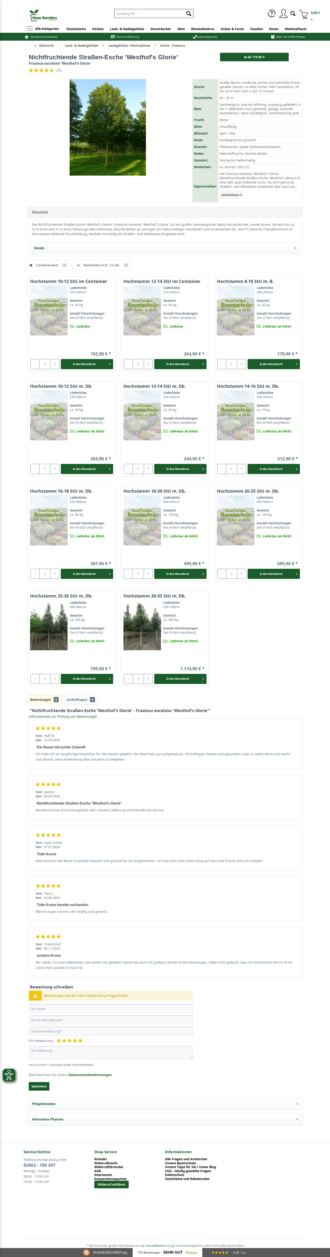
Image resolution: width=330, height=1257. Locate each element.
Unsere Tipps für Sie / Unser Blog (190, 1167)
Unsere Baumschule (180, 1163)
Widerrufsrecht (106, 1163)
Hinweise (191, 1252)
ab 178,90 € (255, 57)
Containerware (51, 265)
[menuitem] (154, 12)
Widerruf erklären (111, 1184)
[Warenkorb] (301, 13)
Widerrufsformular (108, 1167)
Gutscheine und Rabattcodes (187, 1179)
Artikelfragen (80, 699)
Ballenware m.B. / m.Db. (106, 265)
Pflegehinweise (43, 1104)
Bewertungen (43, 699)
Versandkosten (155, 1246)
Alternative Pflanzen (48, 1119)
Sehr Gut (173, 1252)
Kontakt (100, 1159)
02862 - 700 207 (39, 1165)
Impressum (103, 1175)
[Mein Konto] (283, 13)
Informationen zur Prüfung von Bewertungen (63, 716)
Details (39, 248)
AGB (97, 1171)
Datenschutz (174, 1175)
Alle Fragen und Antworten (186, 1159)
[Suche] (292, 13)
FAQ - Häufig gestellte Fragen (188, 1171)
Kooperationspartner (110, 1179)
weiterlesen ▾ (231, 195)
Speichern (39, 1086)
